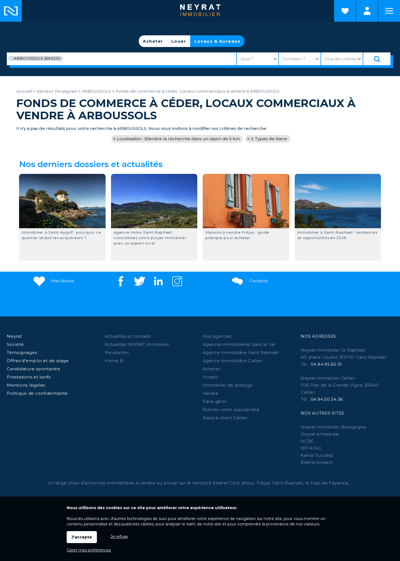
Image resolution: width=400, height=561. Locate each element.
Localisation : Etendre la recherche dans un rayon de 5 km (178, 138)
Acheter (153, 41)
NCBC (307, 441)
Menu (389, 11)
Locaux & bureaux (217, 41)
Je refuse (119, 536)
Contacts (258, 280)
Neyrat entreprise (320, 434)
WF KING (311, 448)
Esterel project (317, 462)
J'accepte (82, 537)
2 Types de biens (269, 138)
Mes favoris (62, 280)
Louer (178, 41)
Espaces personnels (367, 11)
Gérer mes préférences (89, 550)
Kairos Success (317, 455)
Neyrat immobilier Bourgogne (333, 427)
